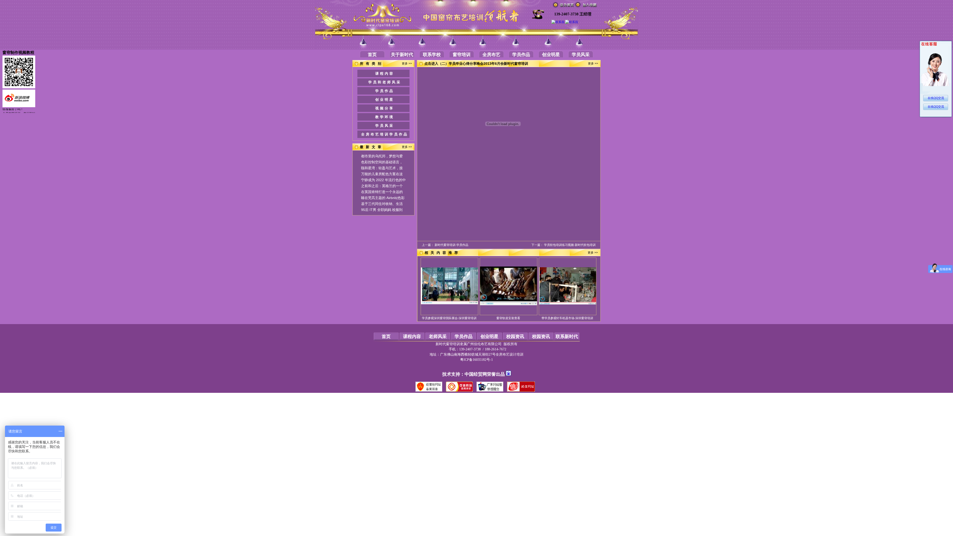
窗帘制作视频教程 (18, 52)
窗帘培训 (462, 54)
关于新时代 (402, 54)
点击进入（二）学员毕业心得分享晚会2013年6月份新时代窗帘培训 (476, 64)
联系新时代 (567, 336)
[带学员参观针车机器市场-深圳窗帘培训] (567, 303)
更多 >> (407, 63)
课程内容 (384, 73)
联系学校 (432, 54)
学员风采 (581, 54)
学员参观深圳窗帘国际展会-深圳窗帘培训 (449, 318)
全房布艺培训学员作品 (384, 134)
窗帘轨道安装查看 (508, 318)
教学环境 (384, 117)
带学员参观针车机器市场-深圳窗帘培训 (567, 318)
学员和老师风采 (384, 82)
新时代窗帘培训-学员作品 (451, 245)
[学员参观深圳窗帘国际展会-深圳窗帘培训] (449, 303)
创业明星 (551, 54)
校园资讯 (515, 336)
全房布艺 (491, 54)
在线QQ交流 (936, 98)
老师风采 (438, 336)
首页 (372, 54)
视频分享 (384, 108)
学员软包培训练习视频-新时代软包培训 (570, 245)
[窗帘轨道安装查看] (508, 304)
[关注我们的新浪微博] (18, 106)
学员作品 (521, 54)
